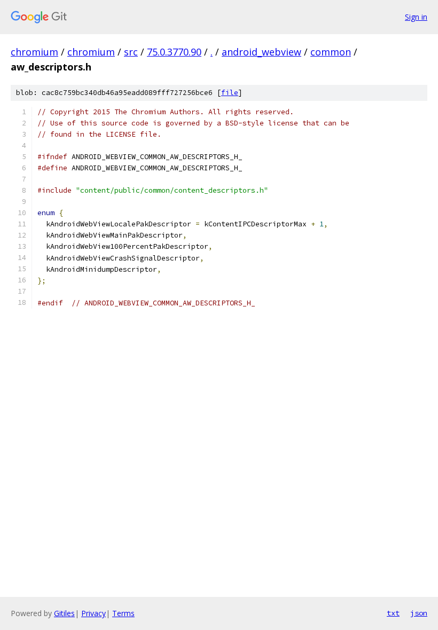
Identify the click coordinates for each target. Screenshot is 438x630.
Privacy (93, 613)
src (131, 51)
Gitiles (64, 613)
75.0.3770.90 (174, 51)
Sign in (416, 17)
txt (393, 613)
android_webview (261, 51)
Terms (123, 613)
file (229, 92)
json (418, 613)
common (330, 51)
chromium (34, 51)
